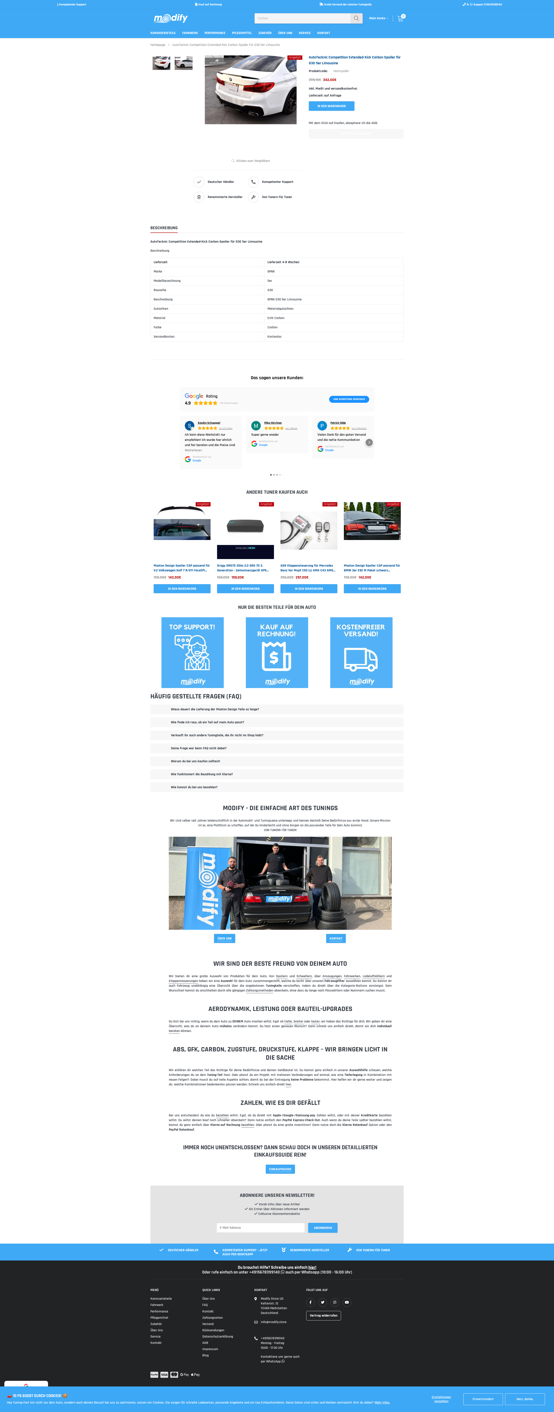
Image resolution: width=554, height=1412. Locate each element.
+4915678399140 (272, 1338)
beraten (174, 1031)
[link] (182, 530)
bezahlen (222, 1115)
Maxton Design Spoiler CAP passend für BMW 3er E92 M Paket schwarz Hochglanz (372, 568)
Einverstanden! (483, 1399)
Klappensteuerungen (183, 981)
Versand (208, 1324)
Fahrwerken (352, 976)
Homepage (157, 45)
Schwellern (304, 976)
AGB (205, 1343)
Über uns (285, 33)
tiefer (288, 1021)
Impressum (210, 1349)
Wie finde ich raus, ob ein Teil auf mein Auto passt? (207, 722)
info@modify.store (274, 1322)
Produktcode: (318, 71)
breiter (298, 1021)
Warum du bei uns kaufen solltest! (195, 761)
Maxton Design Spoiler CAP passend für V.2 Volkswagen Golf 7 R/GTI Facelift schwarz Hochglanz (182, 568)
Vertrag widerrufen (323, 1315)
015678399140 (493, 4)
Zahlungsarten (212, 1317)
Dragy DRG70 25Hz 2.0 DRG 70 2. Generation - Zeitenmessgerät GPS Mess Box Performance (242, 568)
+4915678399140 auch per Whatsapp (284, 1272)
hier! (312, 1267)
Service (305, 33)
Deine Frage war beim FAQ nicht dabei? (199, 748)
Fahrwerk (190, 33)
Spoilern (282, 976)
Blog (205, 1355)
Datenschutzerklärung (217, 1336)
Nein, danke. (525, 1399)
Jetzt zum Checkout (356, 133)
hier (288, 1084)
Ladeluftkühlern (374, 976)
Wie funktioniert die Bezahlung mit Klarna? (202, 774)
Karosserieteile (163, 33)
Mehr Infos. (382, 1402)
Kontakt (323, 33)
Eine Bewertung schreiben (349, 399)
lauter (315, 1021)
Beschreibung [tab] (164, 228)
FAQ (205, 1305)
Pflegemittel (242, 33)
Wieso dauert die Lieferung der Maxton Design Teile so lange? (215, 709)
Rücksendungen (213, 1330)
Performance (215, 33)
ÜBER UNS (224, 938)
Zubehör (265, 33)
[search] (356, 18)
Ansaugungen (331, 976)
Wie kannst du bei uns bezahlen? (194, 787)
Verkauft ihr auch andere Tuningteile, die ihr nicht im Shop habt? (217, 735)
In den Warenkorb (182, 589)
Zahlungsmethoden (259, 990)
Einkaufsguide (280, 1169)
